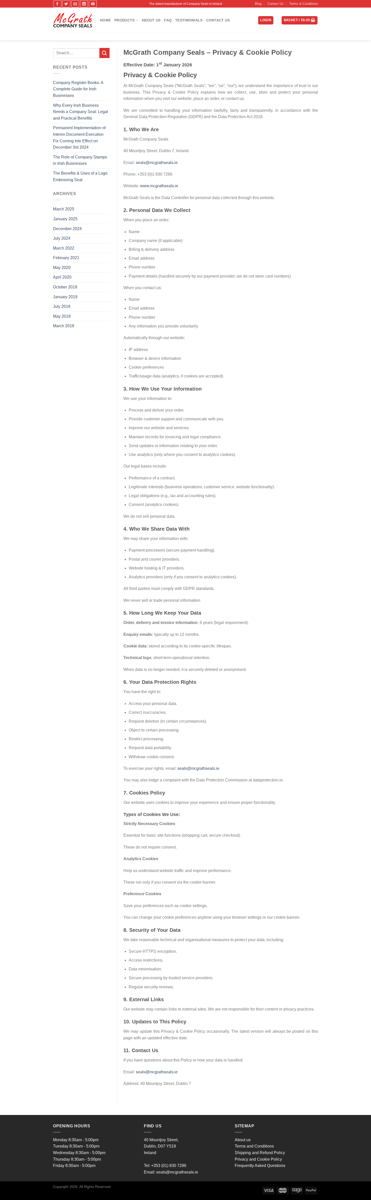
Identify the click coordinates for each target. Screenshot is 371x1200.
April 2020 (62, 277)
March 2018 (63, 326)
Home (105, 20)
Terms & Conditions (303, 4)
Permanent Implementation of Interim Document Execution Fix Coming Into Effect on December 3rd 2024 (79, 137)
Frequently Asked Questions (260, 1165)
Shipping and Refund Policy (260, 1153)
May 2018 (62, 316)
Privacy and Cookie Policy (258, 1159)
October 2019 (65, 287)
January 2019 (65, 297)
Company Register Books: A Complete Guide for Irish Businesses (78, 89)
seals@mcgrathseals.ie (157, 162)
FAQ (168, 20)
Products (124, 20)
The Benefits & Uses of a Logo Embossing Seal (80, 176)
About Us (151, 20)
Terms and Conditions (254, 1146)
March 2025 (63, 209)
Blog (258, 4)
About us (243, 1140)
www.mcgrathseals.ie (159, 186)
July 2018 (61, 306)
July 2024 (61, 238)
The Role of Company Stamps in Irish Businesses (80, 160)
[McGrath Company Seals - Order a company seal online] (72, 20)
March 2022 (63, 248)
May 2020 (62, 267)
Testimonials (188, 20)
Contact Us (275, 4)
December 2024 (67, 229)
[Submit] (104, 53)
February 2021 (66, 258)
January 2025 (65, 219)
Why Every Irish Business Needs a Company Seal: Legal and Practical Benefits (80, 111)
